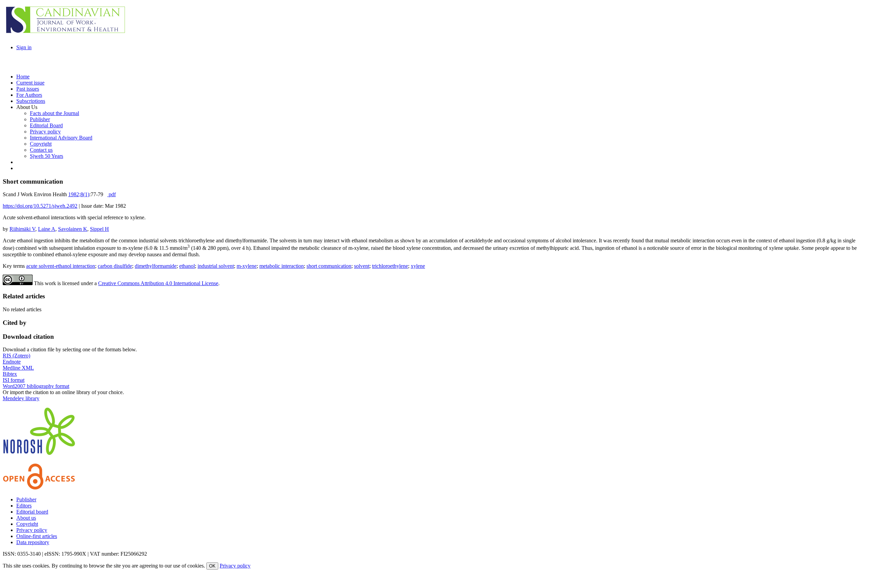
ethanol (187, 266)
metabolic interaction (281, 266)
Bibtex (10, 374)
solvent (361, 266)
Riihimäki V (22, 229)
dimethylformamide (156, 266)
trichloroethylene (390, 266)
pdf (111, 194)
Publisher (26, 499)
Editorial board (32, 512)
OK (212, 566)
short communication (329, 266)
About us (26, 518)
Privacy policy (31, 530)
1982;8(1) (78, 194)
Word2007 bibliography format (36, 386)
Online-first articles (36, 536)
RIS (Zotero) (16, 355)
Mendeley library (21, 398)
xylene (418, 266)
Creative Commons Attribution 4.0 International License (158, 283)
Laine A (46, 229)
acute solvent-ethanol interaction (60, 266)
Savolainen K (72, 229)
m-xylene (247, 266)
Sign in (24, 47)
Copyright (27, 524)
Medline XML (18, 368)
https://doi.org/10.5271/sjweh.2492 (40, 206)
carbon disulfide (115, 266)
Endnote (12, 362)
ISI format (13, 380)
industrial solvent (216, 266)
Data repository (32, 542)
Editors (24, 505)
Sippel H (99, 229)
